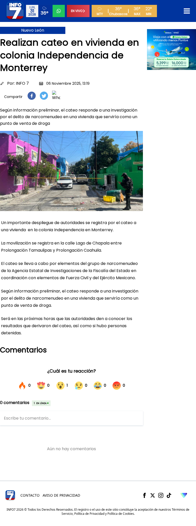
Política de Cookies (120, 513)
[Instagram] (160, 495)
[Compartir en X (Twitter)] (44, 95)
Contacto (30, 495)
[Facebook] (144, 495)
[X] (152, 495)
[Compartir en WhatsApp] (56, 96)
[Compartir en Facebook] (32, 96)
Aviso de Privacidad (61, 495)
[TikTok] (169, 495)
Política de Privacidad (89, 513)
